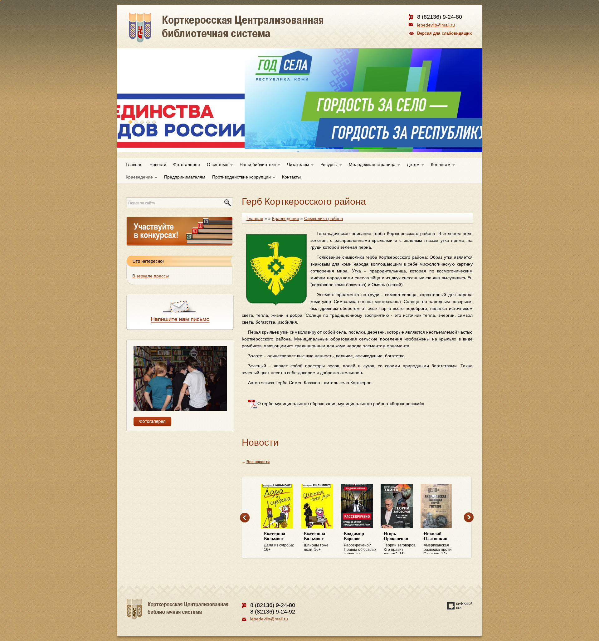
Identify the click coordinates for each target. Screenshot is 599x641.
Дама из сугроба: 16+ (279, 541)
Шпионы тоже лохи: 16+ (316, 541)
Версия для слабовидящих (444, 33)
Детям (414, 164)
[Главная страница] (249, 34)
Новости (157, 164)
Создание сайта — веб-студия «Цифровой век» (460, 605)
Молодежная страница (373, 164)
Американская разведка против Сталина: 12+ (438, 542)
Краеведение (140, 176)
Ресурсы (329, 164)
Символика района (323, 218)
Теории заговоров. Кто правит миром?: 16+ (400, 542)
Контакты (291, 176)
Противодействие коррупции (242, 176)
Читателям (298, 164)
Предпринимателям (184, 176)
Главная (134, 164)
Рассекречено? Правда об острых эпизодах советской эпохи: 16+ (360, 542)
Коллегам (441, 164)
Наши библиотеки (258, 164)
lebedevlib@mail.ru (436, 24)
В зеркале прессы (150, 275)
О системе (218, 164)
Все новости (258, 462)
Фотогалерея (186, 164)
